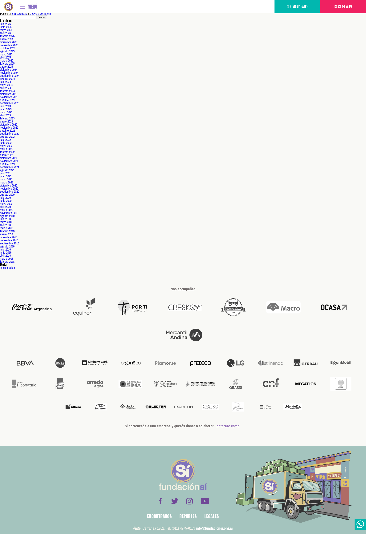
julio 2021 (5, 173)
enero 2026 (6, 39)
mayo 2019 (6, 222)
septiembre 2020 (9, 191)
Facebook (160, 501)
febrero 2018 (7, 261)
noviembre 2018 (9, 240)
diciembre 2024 (8, 69)
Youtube (204, 501)
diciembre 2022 (8, 124)
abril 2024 (5, 88)
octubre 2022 (7, 130)
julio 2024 (5, 82)
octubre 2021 (7, 164)
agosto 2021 (7, 170)
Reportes (188, 516)
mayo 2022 (6, 146)
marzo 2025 (6, 60)
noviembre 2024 (9, 72)
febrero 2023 (7, 118)
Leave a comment (40, 13)
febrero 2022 (7, 152)
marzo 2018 (6, 258)
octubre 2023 (7, 100)
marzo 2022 (6, 149)
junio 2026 (5, 27)
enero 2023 (6, 121)
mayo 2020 (6, 204)
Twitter (174, 501)
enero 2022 (6, 155)
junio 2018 (5, 252)
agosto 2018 (7, 246)
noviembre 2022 (9, 127)
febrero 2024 (7, 91)
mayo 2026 (6, 30)
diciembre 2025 (8, 42)
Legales (211, 516)
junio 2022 (5, 143)
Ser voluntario (297, 6)
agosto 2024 (7, 79)
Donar (343, 7)
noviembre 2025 (9, 45)
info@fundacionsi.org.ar (214, 528)
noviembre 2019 (9, 213)
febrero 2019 (7, 231)
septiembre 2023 (9, 103)
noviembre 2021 (9, 161)
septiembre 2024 (9, 76)
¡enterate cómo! (228, 425)
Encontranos (159, 516)
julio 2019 (5, 219)
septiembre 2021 (9, 167)
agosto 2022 (7, 137)
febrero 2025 (7, 63)
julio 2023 (5, 106)
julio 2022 (5, 140)
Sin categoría (19, 13)
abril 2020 (5, 207)
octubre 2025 (7, 48)
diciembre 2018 (8, 237)
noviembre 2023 (9, 97)
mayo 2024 (6, 85)
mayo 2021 (6, 179)
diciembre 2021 (8, 158)
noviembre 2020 (9, 188)
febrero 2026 (7, 36)
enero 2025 (6, 66)
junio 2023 (5, 109)
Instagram (189, 501)
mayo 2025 (6, 54)
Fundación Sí (8, 6)
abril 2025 (5, 57)
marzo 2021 (6, 182)
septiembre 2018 (9, 243)
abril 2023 (5, 115)
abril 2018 (5, 255)
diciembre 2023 (8, 94)
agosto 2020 (7, 194)
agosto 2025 (7, 51)
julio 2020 (5, 197)
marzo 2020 (6, 210)
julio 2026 (5, 24)
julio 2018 (5, 249)
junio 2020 (5, 201)
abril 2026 (5, 33)
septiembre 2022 (9, 133)
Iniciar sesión (7, 268)
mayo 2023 (6, 112)
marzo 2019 (6, 228)
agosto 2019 (7, 216)
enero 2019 (6, 234)
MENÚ (32, 7)
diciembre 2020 (8, 185)
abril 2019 (5, 225)
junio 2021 (5, 176)
